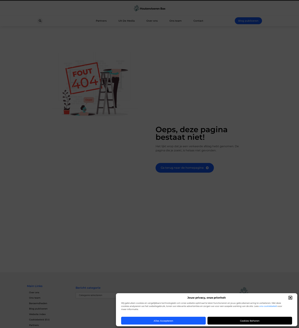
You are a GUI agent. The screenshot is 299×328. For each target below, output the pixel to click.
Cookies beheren (250, 320)
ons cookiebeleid (268, 306)
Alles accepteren (163, 320)
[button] (290, 297)
